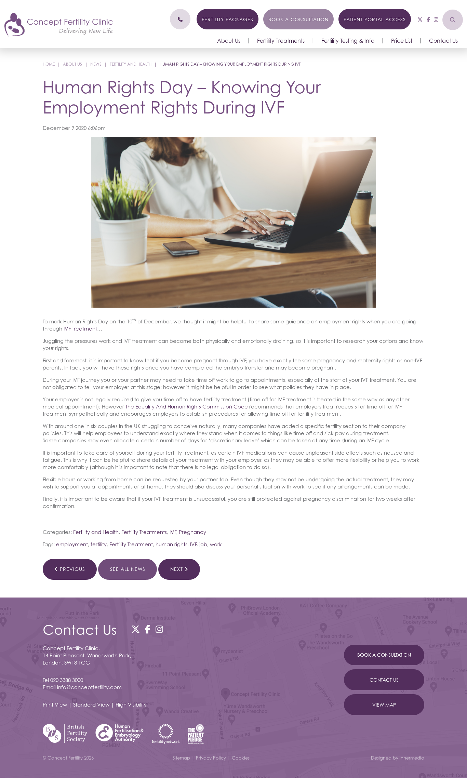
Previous (71, 569)
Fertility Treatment (131, 544)
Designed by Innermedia (397, 758)
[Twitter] (420, 19)
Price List (401, 40)
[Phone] (180, 19)
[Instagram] (436, 19)
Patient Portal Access (375, 19)
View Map (384, 705)
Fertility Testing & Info (347, 40)
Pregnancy (192, 532)
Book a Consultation (298, 19)
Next (177, 569)
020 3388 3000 (66, 680)
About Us (228, 40)
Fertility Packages (227, 19)
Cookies (241, 758)
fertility (99, 544)
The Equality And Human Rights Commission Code (186, 406)
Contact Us (443, 40)
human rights (171, 544)
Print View (55, 704)
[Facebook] (428, 19)
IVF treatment (80, 328)
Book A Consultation (384, 655)
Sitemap (181, 758)
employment (72, 544)
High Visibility (131, 704)
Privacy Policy (211, 758)
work (216, 544)
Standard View (91, 704)
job (203, 544)
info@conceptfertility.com (89, 687)
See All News (127, 569)
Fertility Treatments (281, 40)
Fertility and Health (96, 532)
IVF (173, 532)
